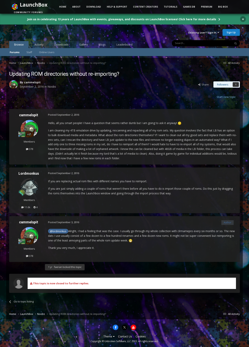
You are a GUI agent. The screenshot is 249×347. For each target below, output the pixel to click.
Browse (19, 44)
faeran (58, 267)
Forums (14, 52)
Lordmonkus (28, 173)
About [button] (76, 6)
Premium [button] (206, 6)
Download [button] (93, 6)
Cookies (141, 336)
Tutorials (170, 6)
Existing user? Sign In (202, 32)
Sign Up (231, 32)
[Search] (235, 43)
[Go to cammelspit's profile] (13, 84)
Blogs (102, 44)
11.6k (27, 207)
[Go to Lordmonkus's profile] (29, 187)
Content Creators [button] (145, 6)
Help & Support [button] (117, 6)
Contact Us (125, 336)
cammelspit (32, 82)
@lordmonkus (58, 231)
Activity (38, 44)
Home (62, 6)
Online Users (46, 52)
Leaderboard (124, 44)
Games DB (189, 6)
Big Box (223, 6)
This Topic (220, 43)
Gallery (83, 44)
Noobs (51, 86)
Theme (108, 336)
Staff (29, 52)
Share (204, 84)
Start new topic (226, 97)
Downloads (61, 44)
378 (30, 149)
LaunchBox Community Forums (40, 32)
